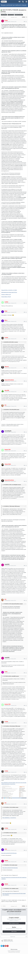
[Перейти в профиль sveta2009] (2, 565)
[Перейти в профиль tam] (2, 405)
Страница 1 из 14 (14, 17)
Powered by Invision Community (14, 952)
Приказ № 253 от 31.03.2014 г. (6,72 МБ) (9, 290)
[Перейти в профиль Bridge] (2, 21)
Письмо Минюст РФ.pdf (6, 296)
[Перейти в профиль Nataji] (2, 311)
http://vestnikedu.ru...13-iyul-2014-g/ (9, 817)
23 (26, 936)
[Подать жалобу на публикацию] (24, 21)
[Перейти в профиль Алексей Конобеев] (2, 380)
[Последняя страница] (26, 17)
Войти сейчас (14, 931)
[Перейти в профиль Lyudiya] (2, 302)
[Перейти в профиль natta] (2, 849)
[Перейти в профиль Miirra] (2, 321)
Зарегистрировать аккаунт (14, 923)
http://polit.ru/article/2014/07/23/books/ (9, 853)
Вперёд (23, 17)
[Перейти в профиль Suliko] (2, 672)
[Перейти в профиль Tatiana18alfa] (2, 464)
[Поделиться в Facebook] (3, 946)
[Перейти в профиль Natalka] (2, 861)
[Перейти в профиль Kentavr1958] (2, 450)
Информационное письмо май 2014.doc (9, 292)
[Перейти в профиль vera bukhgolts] (2, 431)
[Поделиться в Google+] (6, 946)
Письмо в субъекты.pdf (6, 294)
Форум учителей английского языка (13, 5)
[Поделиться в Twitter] (1, 946)
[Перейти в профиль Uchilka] (2, 338)
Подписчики (12, 936)
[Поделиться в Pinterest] (8, 946)
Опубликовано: (10, 21)
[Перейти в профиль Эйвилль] (2, 367)
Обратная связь (14, 949)
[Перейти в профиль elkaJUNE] (2, 391)
